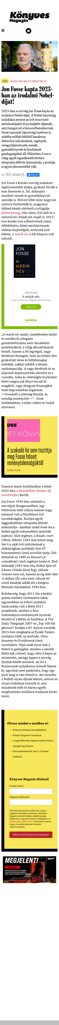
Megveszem (31, 307)
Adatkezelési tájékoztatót (20, 822)
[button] (2, 30)
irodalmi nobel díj (39, 81)
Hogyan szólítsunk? (19, 797)
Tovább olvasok (13, 470)
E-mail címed (17, 786)
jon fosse (14, 81)
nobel (20, 81)
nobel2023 (27, 81)
